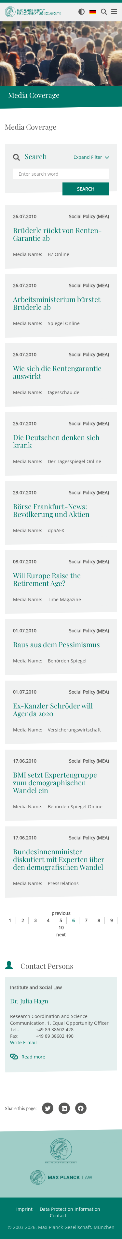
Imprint (24, 1209)
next (61, 934)
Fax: (14, 1036)
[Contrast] (81, 12)
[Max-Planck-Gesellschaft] (61, 1151)
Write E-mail (23, 1042)
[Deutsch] (92, 12)
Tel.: (14, 1029)
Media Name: (27, 254)
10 (61, 927)
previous (61, 913)
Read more (33, 1057)
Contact (58, 1215)
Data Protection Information (70, 1209)
